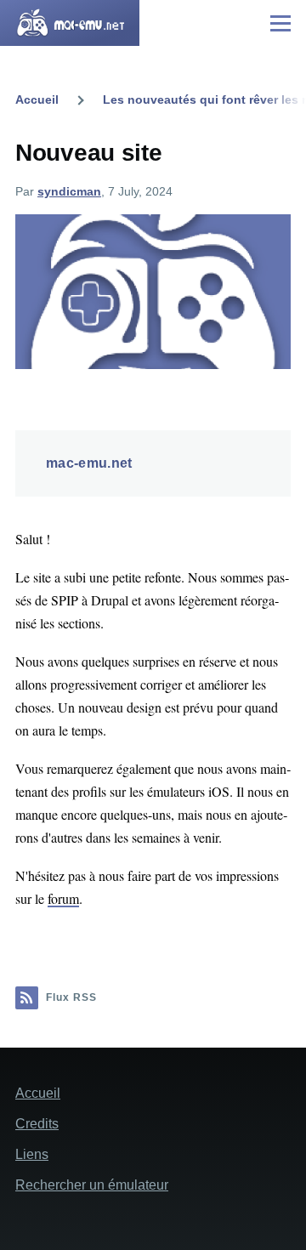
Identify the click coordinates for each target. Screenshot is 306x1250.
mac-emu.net (89, 463)
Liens (31, 1154)
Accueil (37, 99)
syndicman (69, 191)
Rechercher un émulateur (91, 1185)
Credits (37, 1123)
